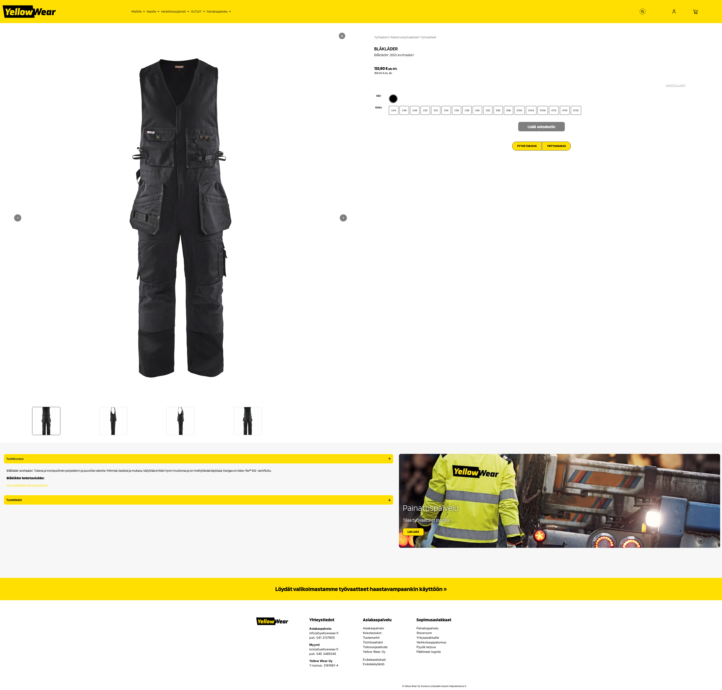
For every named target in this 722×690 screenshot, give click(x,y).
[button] (343, 217)
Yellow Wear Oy (374, 652)
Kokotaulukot (372, 633)
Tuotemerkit (371, 637)
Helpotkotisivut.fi (457, 686)
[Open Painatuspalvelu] (229, 11)
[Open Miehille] (144, 11)
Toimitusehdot (373, 642)
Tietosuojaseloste (375, 647)
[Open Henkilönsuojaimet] (188, 11)
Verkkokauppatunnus (431, 642)
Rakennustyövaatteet (405, 37)
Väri (378, 95)
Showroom (424, 633)
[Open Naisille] (158, 11)
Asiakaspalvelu (373, 628)
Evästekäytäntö (374, 664)
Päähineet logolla (428, 652)
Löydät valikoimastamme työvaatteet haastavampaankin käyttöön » (361, 589)
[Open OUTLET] (203, 11)
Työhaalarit (381, 37)
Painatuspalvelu (427, 628)
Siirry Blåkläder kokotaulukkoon (27, 485)
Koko (378, 107)
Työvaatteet (428, 37)
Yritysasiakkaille (427, 637)
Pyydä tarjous (426, 647)
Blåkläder (386, 48)
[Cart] (695, 12)
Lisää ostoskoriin (541, 126)
